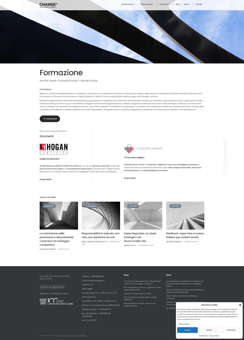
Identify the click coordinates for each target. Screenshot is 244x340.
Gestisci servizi (183, 324)
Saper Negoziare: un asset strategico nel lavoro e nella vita (140, 237)
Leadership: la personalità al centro (137, 293)
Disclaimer (81, 335)
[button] (240, 305)
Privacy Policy (214, 336)
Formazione (49, 206)
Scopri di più (45, 179)
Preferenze (231, 330)
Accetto (187, 330)
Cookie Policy (203, 336)
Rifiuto (209, 330)
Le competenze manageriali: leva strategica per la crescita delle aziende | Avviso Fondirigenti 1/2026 (184, 283)
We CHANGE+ (171, 308)
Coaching (133, 206)
